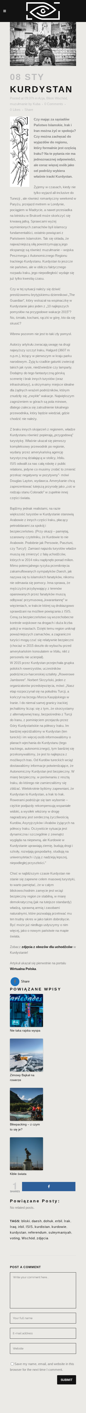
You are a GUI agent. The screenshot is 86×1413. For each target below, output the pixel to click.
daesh (37, 1221)
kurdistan (42, 1227)
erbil (58, 1221)
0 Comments (53, 104)
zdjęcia (42, 1238)
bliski (25, 1221)
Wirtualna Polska (23, 969)
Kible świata (18, 1174)
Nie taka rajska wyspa (25, 1030)
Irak (67, 1221)
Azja (41, 98)
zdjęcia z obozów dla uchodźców (47, 947)
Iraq (13, 1227)
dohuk (48, 1221)
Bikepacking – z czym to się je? (25, 1127)
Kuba (36, 104)
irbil (21, 1227)
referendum (37, 1232)
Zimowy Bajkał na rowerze (22, 1077)
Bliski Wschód (56, 98)
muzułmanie (19, 104)
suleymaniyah (60, 1232)
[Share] (48, 1186)
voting (15, 1238)
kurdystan (18, 1232)
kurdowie (59, 1227)
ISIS (29, 1227)
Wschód (28, 1238)
